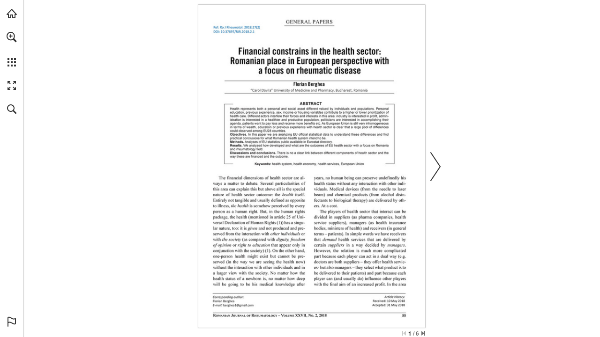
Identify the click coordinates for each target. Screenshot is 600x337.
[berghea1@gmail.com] (238, 305)
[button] (11, 37)
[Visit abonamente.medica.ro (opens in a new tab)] (11, 13)
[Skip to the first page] (404, 333)
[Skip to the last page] (423, 333)
